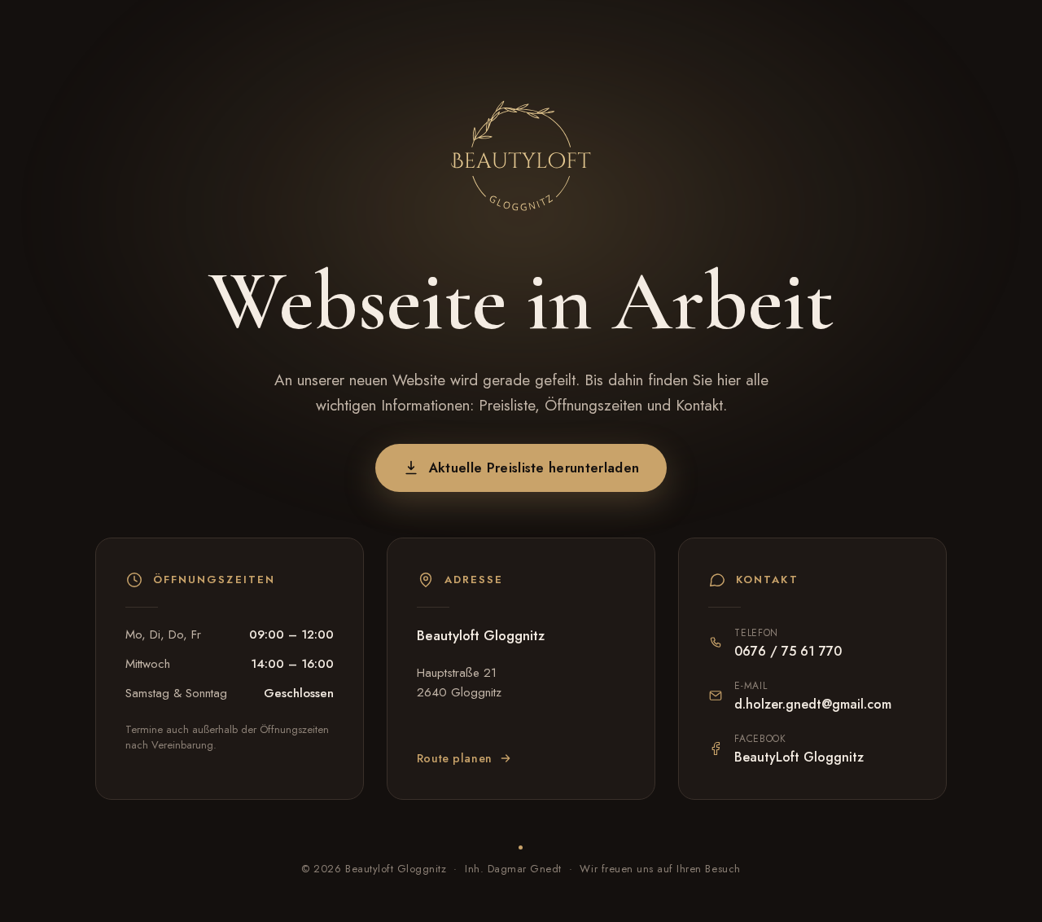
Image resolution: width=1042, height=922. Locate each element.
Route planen (455, 758)
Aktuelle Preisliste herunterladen (534, 468)
